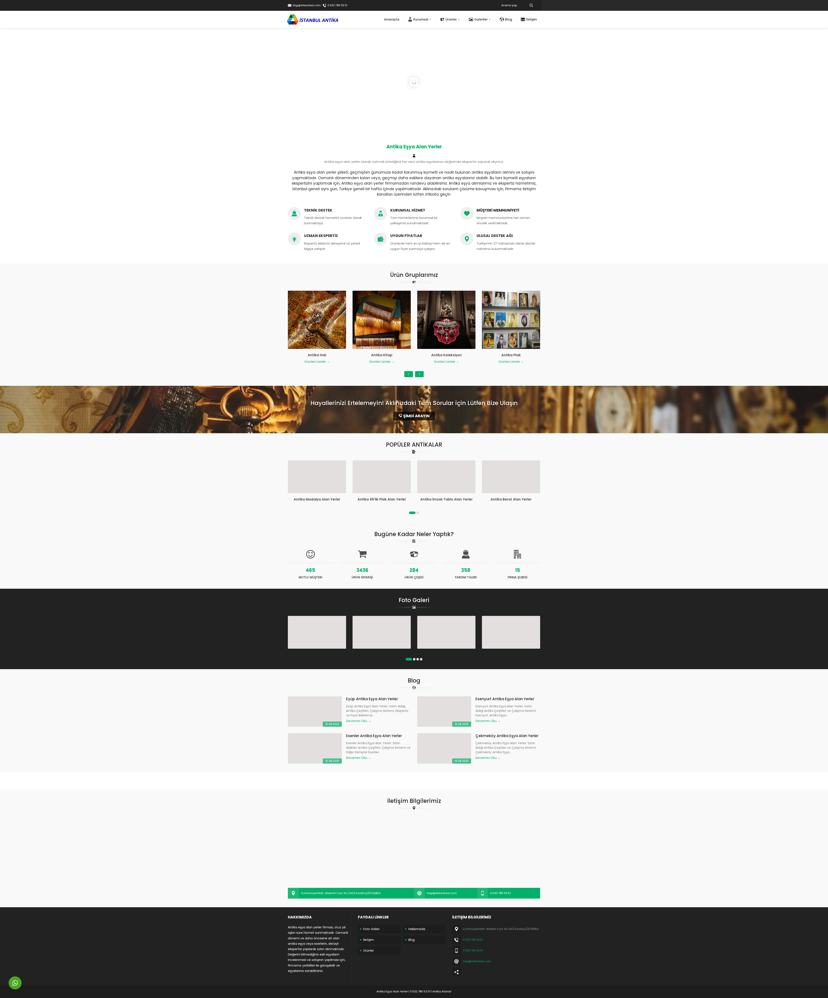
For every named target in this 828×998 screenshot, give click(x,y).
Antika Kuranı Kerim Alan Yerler (511, 499)
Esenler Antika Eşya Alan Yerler (374, 735)
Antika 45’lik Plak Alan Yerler (317, 499)
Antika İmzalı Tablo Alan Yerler (382, 499)
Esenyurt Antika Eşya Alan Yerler (504, 698)
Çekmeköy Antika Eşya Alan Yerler (506, 735)
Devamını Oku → (358, 721)
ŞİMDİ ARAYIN (416, 416)
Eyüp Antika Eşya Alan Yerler (372, 698)
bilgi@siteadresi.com (307, 5)
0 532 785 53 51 (337, 5)
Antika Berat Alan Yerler (446, 499)
